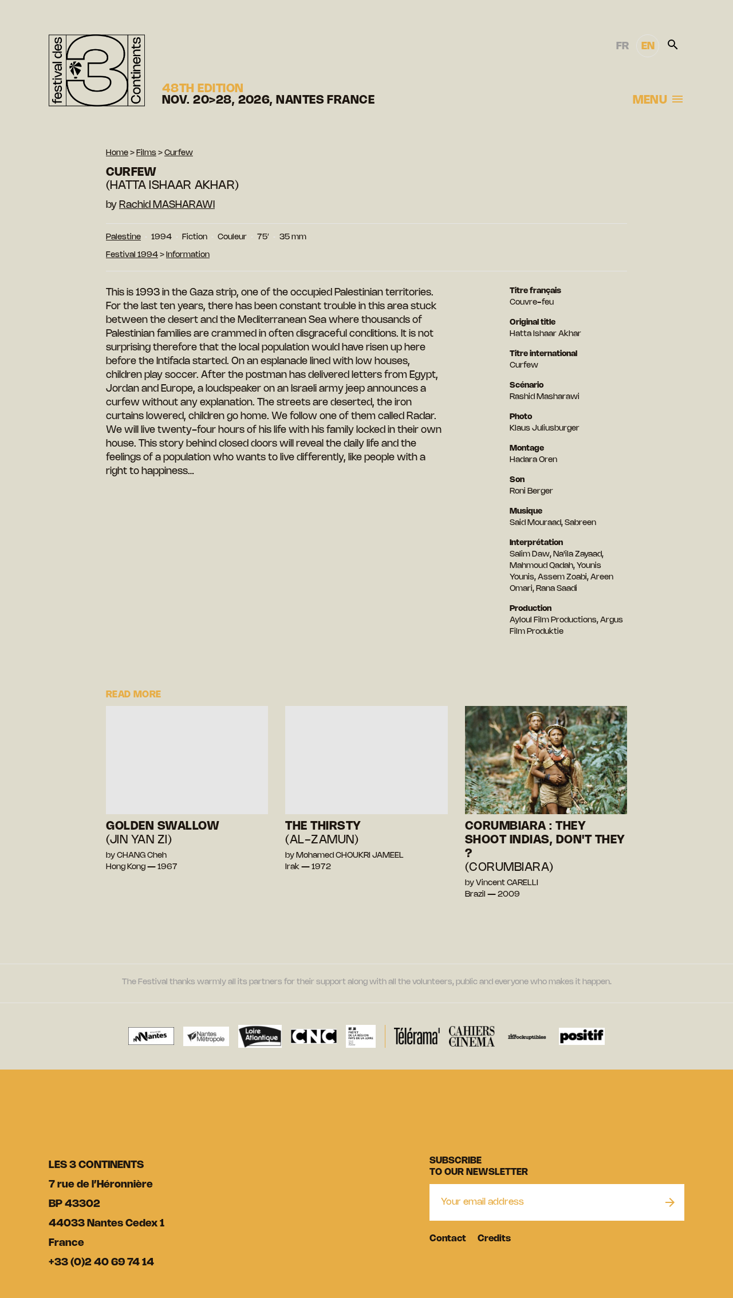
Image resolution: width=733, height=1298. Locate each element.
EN (648, 46)
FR (622, 46)
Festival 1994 (132, 255)
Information (188, 255)
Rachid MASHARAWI (167, 205)
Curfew (178, 153)
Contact (447, 1238)
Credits (494, 1238)
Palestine (123, 237)
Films (146, 153)
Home (117, 153)
